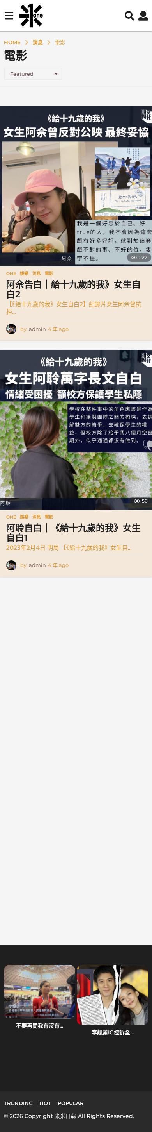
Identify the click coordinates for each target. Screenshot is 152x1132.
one (11, 273)
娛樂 (24, 273)
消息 (36, 273)
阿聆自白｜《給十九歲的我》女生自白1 (73, 532)
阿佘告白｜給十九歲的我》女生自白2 (73, 289)
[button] (9, 15)
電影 (49, 273)
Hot (45, 1103)
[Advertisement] (76, 681)
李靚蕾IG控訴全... (113, 1032)
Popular (71, 1103)
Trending (18, 1103)
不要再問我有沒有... (39, 1025)
